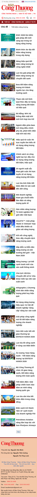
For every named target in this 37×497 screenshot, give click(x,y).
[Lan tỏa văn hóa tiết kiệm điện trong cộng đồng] (8, 399)
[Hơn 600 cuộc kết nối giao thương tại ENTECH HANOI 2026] (8, 334)
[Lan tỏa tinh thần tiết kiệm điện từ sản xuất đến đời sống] (8, 186)
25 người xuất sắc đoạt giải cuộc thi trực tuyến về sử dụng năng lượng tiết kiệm (25, 173)
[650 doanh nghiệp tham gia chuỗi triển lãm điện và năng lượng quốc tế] (8, 197)
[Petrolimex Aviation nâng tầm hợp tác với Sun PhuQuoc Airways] (8, 422)
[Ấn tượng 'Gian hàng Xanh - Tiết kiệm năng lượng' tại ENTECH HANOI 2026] (8, 356)
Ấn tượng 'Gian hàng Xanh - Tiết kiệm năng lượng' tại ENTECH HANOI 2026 (25, 357)
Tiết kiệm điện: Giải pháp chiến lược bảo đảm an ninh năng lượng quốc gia (25, 386)
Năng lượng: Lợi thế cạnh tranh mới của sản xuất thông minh (25, 264)
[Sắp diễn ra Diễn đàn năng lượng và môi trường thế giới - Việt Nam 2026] (8, 250)
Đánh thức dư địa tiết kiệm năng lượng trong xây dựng (25, 52)
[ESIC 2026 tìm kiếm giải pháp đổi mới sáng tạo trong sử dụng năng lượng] (8, 38)
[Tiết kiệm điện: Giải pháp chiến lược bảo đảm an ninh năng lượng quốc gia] (8, 385)
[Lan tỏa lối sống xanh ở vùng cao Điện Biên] (8, 345)
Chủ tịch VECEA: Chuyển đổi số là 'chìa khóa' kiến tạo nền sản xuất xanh (26, 277)
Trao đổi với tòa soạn (10, 464)
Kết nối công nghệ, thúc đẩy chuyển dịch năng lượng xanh (25, 238)
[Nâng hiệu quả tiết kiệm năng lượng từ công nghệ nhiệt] (8, 64)
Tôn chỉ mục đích (24, 464)
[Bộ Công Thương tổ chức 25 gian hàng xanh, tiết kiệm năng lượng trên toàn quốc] (8, 370)
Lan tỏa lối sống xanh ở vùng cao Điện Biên (25, 344)
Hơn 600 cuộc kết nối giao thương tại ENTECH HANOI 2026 (25, 334)
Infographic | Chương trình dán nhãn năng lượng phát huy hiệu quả (25, 292)
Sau (18, 432)
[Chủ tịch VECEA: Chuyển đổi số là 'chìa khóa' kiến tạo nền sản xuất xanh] (8, 276)
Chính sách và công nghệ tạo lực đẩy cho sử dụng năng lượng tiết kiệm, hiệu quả (25, 158)
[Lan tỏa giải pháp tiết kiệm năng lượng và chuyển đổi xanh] (8, 76)
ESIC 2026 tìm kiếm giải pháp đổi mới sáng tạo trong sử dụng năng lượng (24, 39)
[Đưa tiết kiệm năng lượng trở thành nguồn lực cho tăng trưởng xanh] (8, 87)
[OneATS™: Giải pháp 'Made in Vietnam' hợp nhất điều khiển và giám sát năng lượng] (8, 224)
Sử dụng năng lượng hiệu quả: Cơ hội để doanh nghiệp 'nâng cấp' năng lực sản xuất (26, 306)
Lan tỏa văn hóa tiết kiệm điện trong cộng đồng (25, 399)
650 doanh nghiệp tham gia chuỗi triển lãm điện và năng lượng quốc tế (25, 199)
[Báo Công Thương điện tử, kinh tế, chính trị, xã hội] (17, 7)
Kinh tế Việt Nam (25, 13)
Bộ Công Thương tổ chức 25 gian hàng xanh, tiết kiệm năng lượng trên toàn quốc (25, 371)
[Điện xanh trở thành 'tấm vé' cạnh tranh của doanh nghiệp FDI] (8, 411)
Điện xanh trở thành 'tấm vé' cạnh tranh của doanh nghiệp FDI (25, 411)
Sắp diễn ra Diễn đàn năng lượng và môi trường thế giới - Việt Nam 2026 (25, 251)
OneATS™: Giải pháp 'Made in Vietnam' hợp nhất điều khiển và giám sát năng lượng (26, 225)
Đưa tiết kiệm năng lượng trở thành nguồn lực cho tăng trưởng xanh (24, 89)
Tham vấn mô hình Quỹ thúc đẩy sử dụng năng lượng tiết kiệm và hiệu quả (26, 103)
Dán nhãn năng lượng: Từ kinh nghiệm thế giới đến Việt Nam (26, 212)
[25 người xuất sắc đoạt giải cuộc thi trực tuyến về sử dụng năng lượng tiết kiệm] (8, 171)
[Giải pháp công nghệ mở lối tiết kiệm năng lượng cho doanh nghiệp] (8, 319)
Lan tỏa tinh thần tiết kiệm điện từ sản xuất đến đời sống (25, 186)
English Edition (30, 1)
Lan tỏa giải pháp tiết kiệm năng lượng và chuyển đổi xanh (25, 76)
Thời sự (7, 22)
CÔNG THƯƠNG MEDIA (9, 13)
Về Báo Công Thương (9, 462)
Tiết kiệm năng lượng (19, 27)
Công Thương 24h (18, 22)
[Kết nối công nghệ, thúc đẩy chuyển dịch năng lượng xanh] (8, 238)
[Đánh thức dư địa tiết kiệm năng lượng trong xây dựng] (8, 52)
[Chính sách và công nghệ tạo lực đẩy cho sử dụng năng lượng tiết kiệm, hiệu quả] (8, 157)
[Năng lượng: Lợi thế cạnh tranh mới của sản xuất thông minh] (8, 264)
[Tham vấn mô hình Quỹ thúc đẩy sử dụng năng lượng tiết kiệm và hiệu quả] (8, 102)
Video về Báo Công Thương (26, 462)
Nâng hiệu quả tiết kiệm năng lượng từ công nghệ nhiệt (25, 64)
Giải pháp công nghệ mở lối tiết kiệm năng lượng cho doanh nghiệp (25, 321)
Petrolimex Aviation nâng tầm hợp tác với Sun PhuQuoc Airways (26, 422)
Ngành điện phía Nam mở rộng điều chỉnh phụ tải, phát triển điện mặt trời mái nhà (26, 129)
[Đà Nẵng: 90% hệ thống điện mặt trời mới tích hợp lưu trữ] (8, 116)
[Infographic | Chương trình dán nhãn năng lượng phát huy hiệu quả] (8, 290)
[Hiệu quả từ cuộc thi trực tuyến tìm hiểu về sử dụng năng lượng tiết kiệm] (8, 142)
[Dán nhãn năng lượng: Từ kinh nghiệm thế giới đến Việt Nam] (8, 212)
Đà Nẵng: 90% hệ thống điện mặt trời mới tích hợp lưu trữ (25, 116)
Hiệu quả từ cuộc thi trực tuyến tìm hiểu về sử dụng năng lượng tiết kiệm (25, 144)
